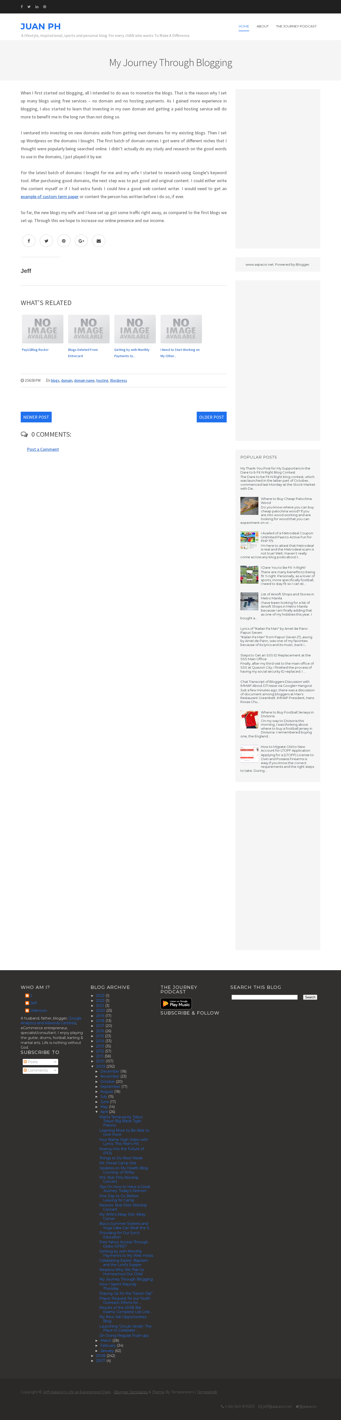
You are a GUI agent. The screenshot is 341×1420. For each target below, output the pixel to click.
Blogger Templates (131, 1392)
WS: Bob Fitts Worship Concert (119, 1179)
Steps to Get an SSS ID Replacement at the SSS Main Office (275, 657)
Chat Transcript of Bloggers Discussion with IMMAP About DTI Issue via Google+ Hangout (276, 684)
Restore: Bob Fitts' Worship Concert (123, 1207)
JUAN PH (41, 26)
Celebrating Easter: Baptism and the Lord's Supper (123, 1262)
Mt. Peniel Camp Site (117, 1163)
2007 (101, 1360)
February (108, 1345)
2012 (100, 1051)
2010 (101, 1061)
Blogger (302, 264)
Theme (158, 1392)
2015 (100, 1036)
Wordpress (118, 380)
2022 (101, 1000)
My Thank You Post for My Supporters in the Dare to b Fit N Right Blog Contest (275, 470)
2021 (100, 1005)
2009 (101, 1066)
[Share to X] (46, 240)
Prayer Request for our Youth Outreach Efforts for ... (124, 1300)
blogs (55, 380)
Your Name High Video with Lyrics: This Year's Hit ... (123, 1141)
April (104, 1111)
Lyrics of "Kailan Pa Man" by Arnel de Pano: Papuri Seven (274, 630)
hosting (102, 380)
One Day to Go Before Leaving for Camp (119, 1198)
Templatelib (207, 1392)
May (104, 1106)
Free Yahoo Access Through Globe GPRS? (123, 1244)
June (105, 1102)
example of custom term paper (50, 196)
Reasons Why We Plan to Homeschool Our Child (121, 1271)
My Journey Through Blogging (126, 1279)
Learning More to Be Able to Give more (124, 1132)
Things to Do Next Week (121, 1158)
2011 (100, 1056)
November (110, 1076)
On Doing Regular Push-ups (124, 1335)
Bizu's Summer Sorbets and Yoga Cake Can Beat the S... (125, 1225)
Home (244, 26)
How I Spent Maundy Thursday (118, 1286)
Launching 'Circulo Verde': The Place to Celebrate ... (125, 1328)
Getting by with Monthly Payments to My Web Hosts (126, 1253)
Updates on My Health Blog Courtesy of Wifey (123, 1170)
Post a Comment (43, 449)
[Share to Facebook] (29, 240)
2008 (101, 1355)
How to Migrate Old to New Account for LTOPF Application (285, 749)
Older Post (211, 417)
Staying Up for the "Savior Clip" (126, 1293)
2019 (100, 1016)
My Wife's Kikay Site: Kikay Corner (122, 1216)
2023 (101, 995)
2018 (101, 1021)
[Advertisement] (277, 168)
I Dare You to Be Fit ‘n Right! (283, 567)
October (108, 1081)
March (106, 1340)
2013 (100, 1046)
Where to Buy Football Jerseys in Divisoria (287, 714)
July (104, 1096)
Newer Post (36, 417)
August (107, 1091)
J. (31, 996)
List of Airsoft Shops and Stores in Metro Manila (287, 596)
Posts (32, 1062)
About (263, 26)
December (110, 1071)
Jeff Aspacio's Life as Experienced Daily (77, 1392)
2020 (101, 1010)
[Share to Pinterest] (64, 240)
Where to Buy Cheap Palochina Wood (286, 501)
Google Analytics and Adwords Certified (51, 1021)
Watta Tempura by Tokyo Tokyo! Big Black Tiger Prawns (121, 1121)
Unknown (38, 1011)
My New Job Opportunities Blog (122, 1319)
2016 (100, 1031)
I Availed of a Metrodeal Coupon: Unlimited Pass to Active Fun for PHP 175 (287, 537)
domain (66, 380)
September (110, 1086)
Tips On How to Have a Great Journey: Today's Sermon (124, 1188)
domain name (84, 380)
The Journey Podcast (296, 26)
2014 (100, 1041)
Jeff (33, 1003)
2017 (100, 1026)
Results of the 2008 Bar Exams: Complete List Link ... (126, 1309)
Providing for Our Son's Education (119, 1235)
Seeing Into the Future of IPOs (121, 1151)
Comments (37, 1070)
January (107, 1350)
